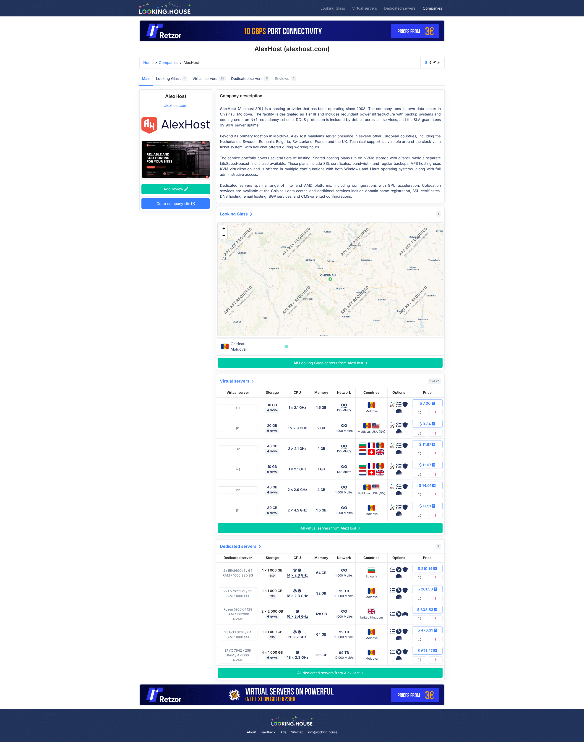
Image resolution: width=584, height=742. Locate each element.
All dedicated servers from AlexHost (329, 673)
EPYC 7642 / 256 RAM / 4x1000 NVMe (238, 655)
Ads (283, 732)
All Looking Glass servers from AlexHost (329, 363)
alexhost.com (175, 105)
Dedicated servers (399, 8)
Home (148, 62)
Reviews (285, 78)
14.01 (426, 485)
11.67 (426, 444)
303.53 (426, 609)
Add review (174, 189)
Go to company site (173, 203)
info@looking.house (322, 732)
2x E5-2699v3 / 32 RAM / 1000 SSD (237, 593)
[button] (330, 279)
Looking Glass (333, 8)
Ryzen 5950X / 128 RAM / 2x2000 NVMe (238, 614)
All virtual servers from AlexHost (328, 528)
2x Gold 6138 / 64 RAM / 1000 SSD (237, 634)
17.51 (427, 506)
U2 (238, 449)
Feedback (268, 732)
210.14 (427, 568)
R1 (238, 510)
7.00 (427, 403)
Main (146, 78)
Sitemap (297, 732)
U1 (238, 408)
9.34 (427, 424)
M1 (238, 469)
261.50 (427, 589)
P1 (238, 428)
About (251, 732)
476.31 (427, 630)
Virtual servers (364, 8)
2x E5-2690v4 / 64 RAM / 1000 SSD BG (238, 573)
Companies (432, 8)
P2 (238, 490)
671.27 (427, 650)
